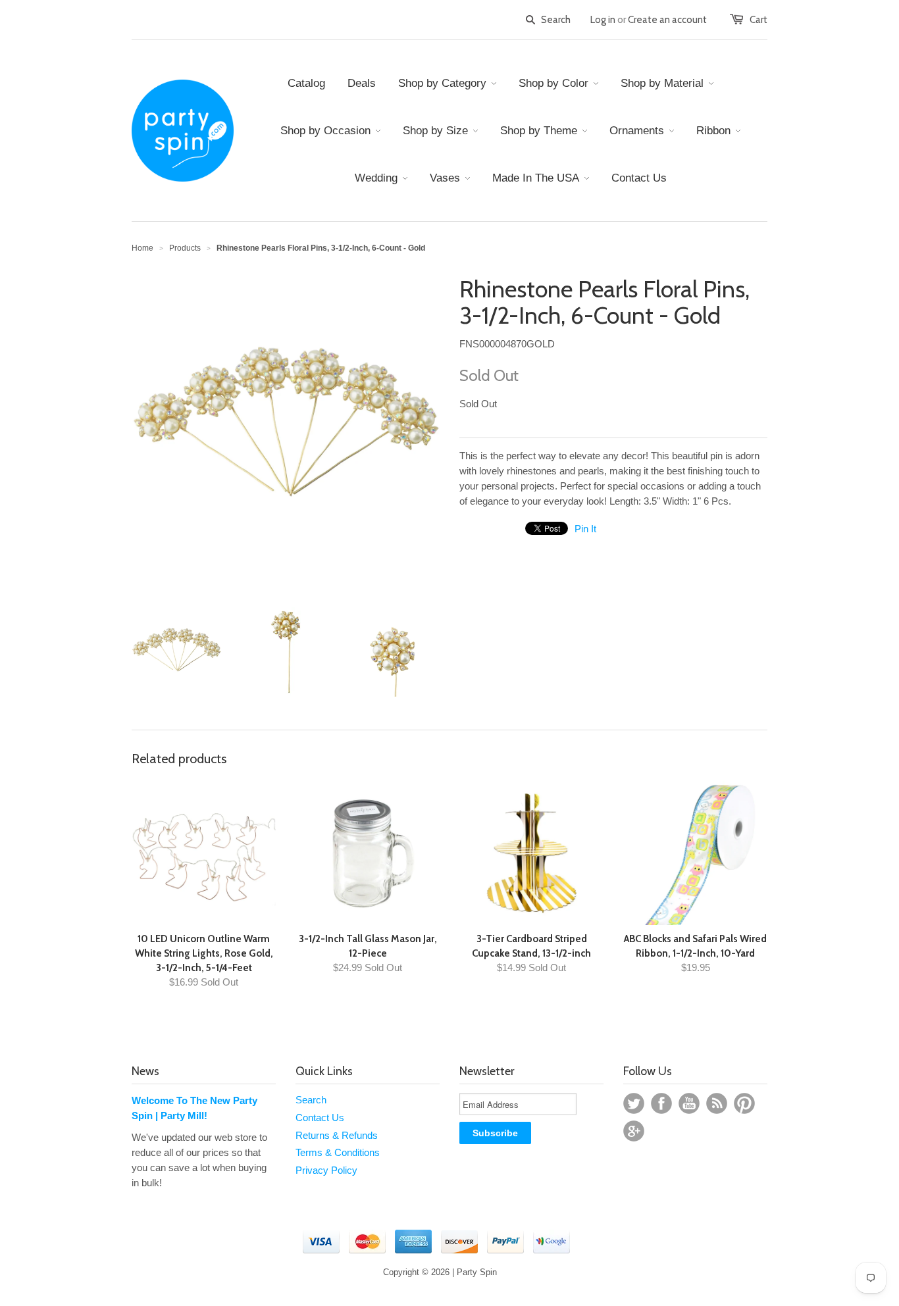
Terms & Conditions (337, 1152)
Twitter (633, 1103)
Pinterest (744, 1103)
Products (185, 248)
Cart (758, 20)
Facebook (661, 1103)
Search (310, 1099)
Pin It (585, 528)
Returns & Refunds (336, 1135)
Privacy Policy (326, 1170)
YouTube (689, 1103)
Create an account (667, 20)
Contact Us (319, 1117)
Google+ (633, 1131)
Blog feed (716, 1103)
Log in (602, 20)
